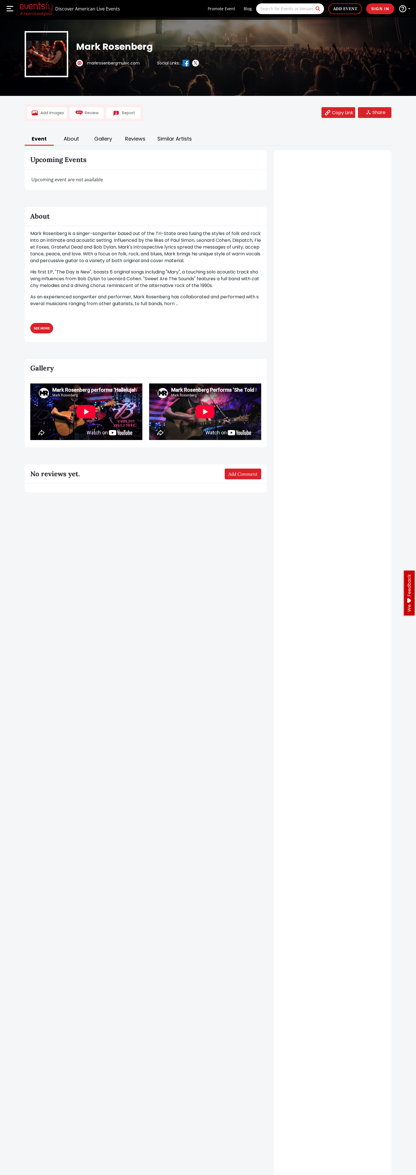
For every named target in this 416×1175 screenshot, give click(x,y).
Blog (248, 8)
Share (378, 112)
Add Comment (243, 474)
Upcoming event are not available (67, 179)
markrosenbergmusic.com (113, 63)
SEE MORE (42, 328)
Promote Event (221, 8)
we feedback (409, 593)
